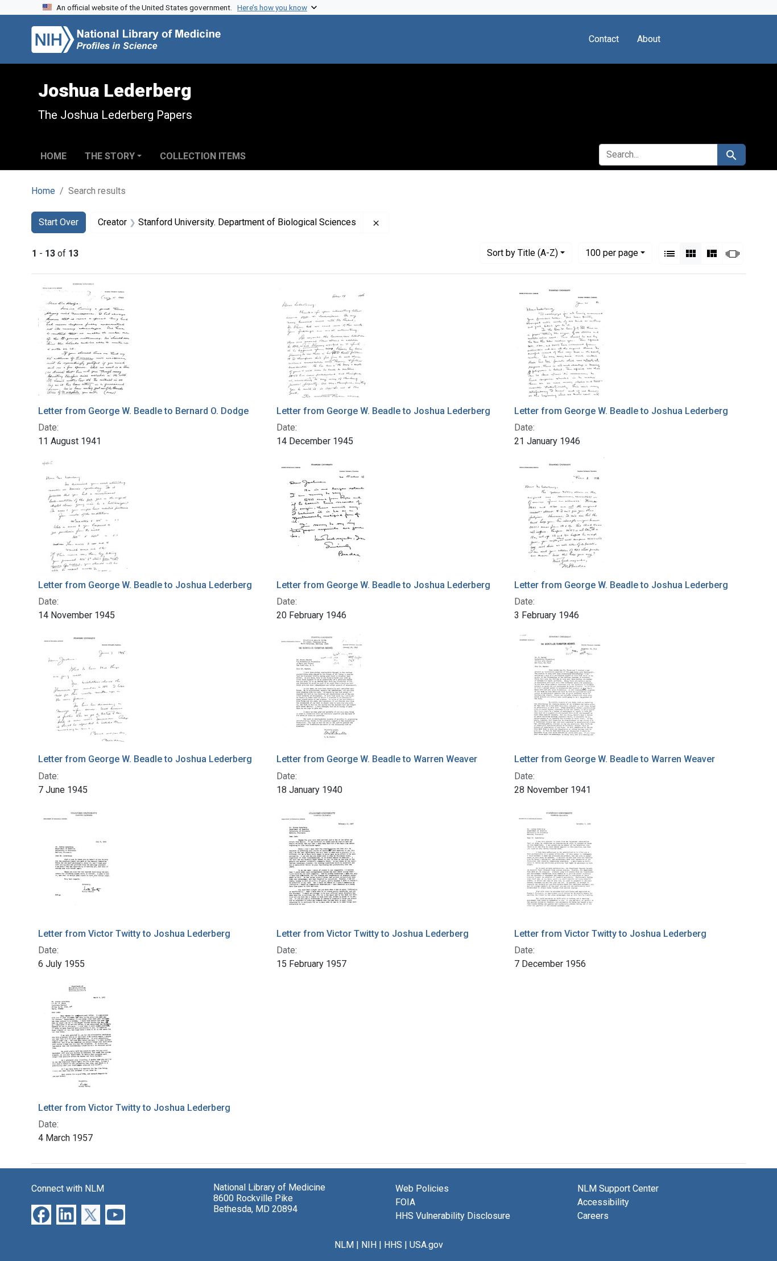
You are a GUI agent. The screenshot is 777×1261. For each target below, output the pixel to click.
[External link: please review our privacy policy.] (41, 1214)
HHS (393, 1244)
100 (611, 252)
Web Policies (422, 1188)
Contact (604, 39)
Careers (593, 1215)
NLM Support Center (618, 1188)
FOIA (405, 1202)
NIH (369, 1244)
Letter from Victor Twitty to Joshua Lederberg (134, 933)
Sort (522, 252)
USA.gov (426, 1244)
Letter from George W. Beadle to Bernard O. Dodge (143, 411)
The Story (110, 156)
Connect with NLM (67, 1188)
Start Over (58, 222)
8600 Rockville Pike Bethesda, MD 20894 (255, 1203)
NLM (344, 1244)
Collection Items (203, 156)
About (648, 39)
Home (53, 156)
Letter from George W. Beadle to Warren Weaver (376, 759)
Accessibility (603, 1202)
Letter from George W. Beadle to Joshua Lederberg (383, 411)
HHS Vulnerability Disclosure (452, 1215)
